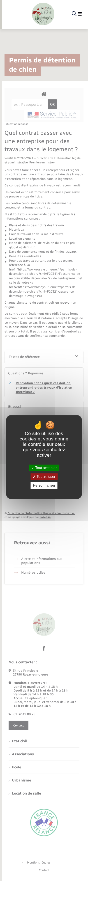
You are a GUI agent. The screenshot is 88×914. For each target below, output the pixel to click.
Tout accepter (45, 468)
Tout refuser (45, 477)
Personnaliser (44, 485)
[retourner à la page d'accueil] (43, 14)
